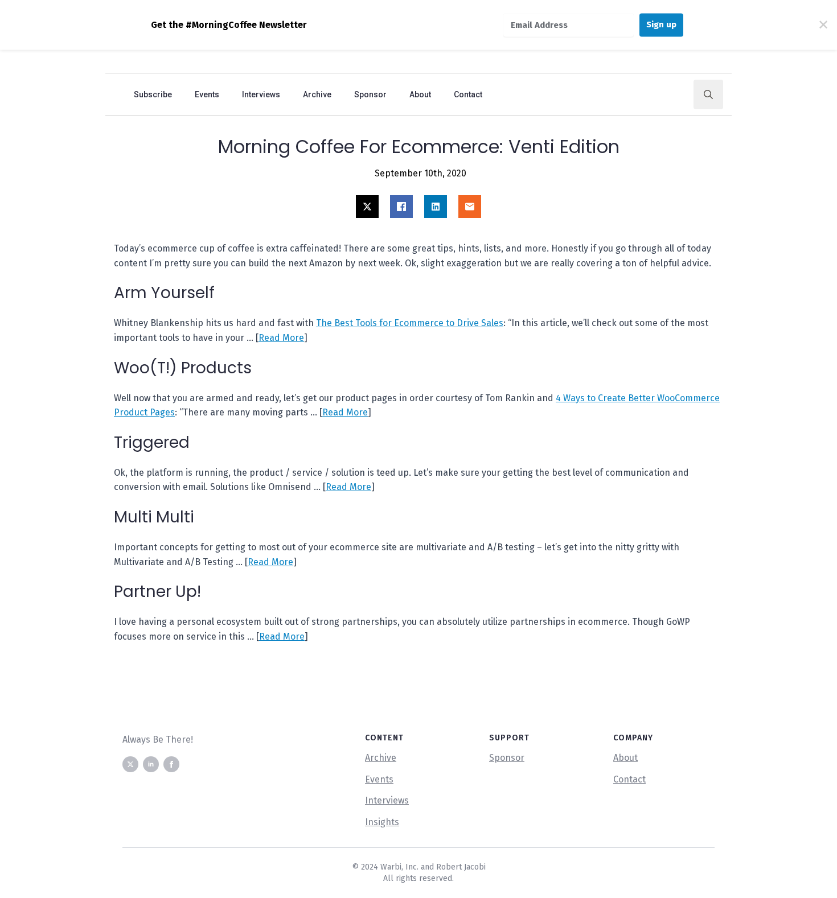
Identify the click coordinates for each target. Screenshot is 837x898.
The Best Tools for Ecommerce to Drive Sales (409, 323)
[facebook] (171, 764)
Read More (281, 337)
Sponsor (370, 94)
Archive (317, 94)
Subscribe (153, 94)
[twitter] (130, 764)
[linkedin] (151, 764)
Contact (468, 94)
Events (207, 94)
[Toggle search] (708, 94)
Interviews (261, 94)
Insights (382, 822)
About (420, 94)
